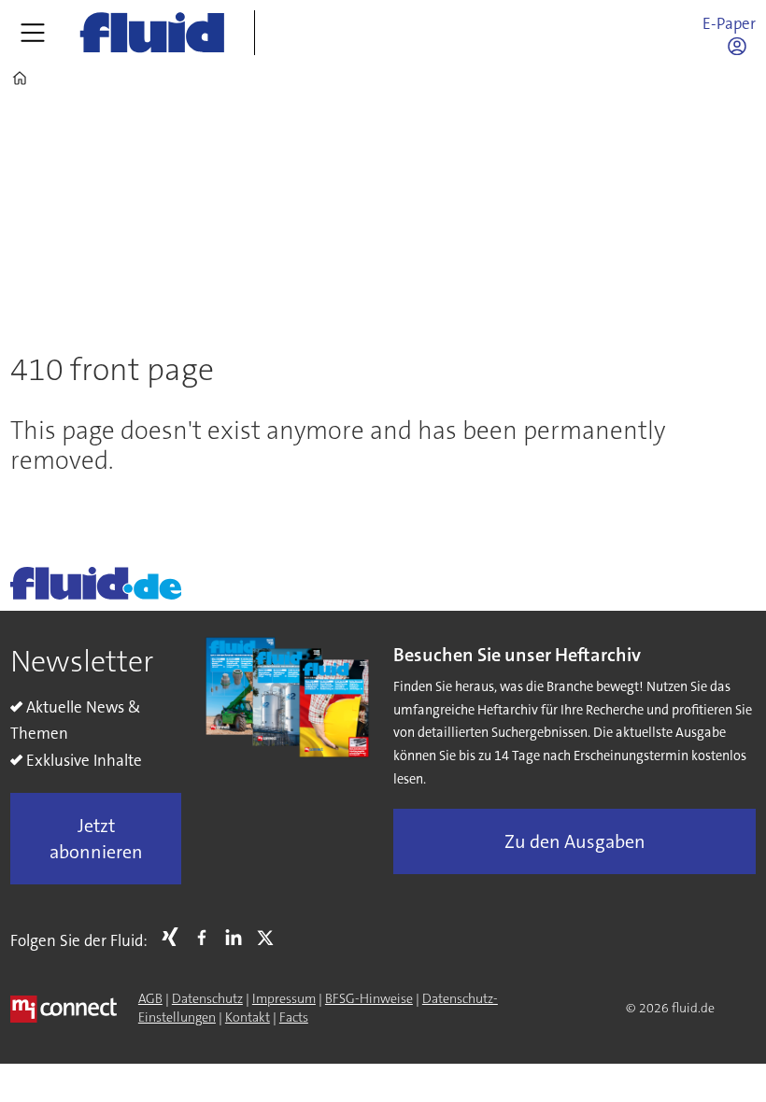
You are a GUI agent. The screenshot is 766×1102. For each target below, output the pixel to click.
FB (206, 936)
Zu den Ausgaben (574, 841)
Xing (175, 936)
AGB (150, 998)
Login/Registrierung (742, 45)
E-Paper (729, 23)
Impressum (284, 998)
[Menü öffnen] (32, 32)
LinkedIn (238, 936)
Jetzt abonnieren (96, 838)
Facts (293, 1017)
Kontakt (247, 1017)
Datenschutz (207, 998)
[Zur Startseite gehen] (152, 32)
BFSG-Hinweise (369, 998)
